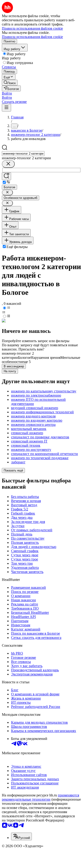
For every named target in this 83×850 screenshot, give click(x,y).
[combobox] (23, 153)
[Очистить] (8, 164)
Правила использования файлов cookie (32, 37)
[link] (10, 83)
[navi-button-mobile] (6, 107)
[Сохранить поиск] (6, 176)
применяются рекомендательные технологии (40, 797)
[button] (7, 93)
